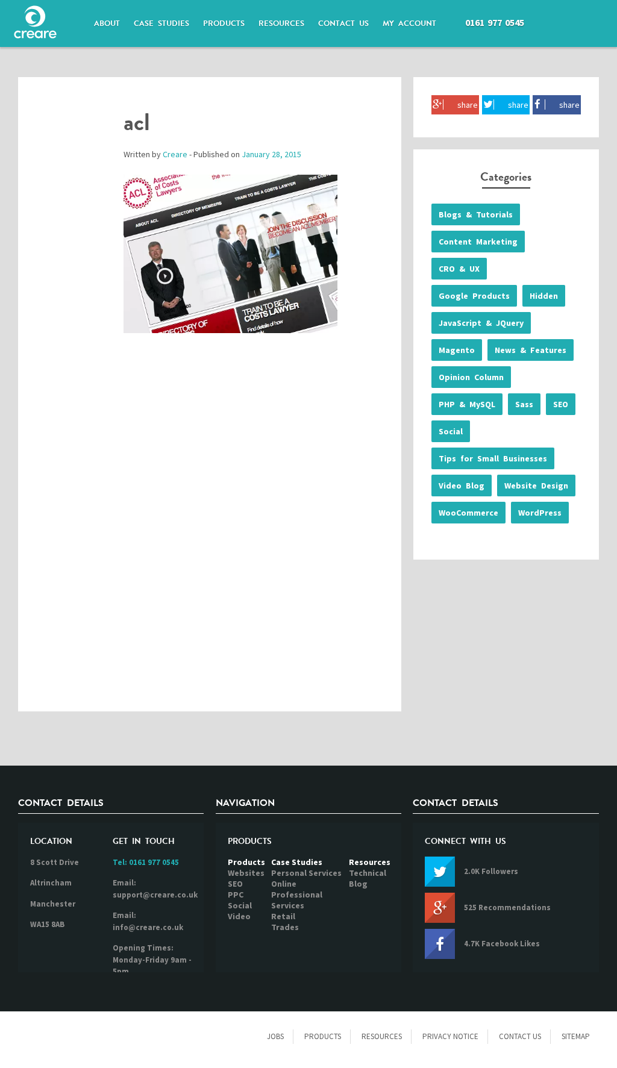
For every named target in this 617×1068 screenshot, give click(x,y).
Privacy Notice (450, 1036)
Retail (283, 916)
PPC (235, 894)
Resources (369, 862)
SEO (560, 404)
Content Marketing (478, 241)
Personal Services (306, 872)
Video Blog (461, 485)
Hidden (544, 295)
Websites (246, 872)
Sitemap (576, 1036)
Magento (457, 350)
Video (239, 916)
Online (283, 883)
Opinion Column (471, 377)
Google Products (474, 295)
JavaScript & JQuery (481, 322)
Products (246, 862)
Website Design (536, 485)
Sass (524, 404)
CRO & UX (459, 268)
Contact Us (520, 1036)
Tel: (146, 862)
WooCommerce (468, 512)
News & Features (530, 350)
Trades (285, 927)
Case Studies (296, 862)
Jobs (275, 1036)
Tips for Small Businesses (493, 458)
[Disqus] (209, 534)
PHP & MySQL (467, 404)
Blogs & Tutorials (476, 214)
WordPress (540, 512)
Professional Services (296, 900)
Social (451, 431)
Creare (175, 154)
